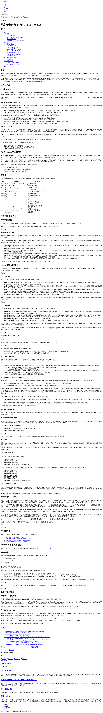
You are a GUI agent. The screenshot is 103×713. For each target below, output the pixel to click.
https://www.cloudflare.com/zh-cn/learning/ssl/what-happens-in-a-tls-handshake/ (24, 631)
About (5, 11)
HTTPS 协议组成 (12, 45)
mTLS (22, 647)
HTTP (13, 647)
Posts (5, 4)
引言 (5, 32)
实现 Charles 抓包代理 (13, 62)
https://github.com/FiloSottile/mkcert (67, 620)
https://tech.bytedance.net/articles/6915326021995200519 (18, 642)
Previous (3, 660)
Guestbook (6, 10)
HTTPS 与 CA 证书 (12, 47)
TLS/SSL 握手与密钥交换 (14, 49)
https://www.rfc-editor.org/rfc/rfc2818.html (19, 540)
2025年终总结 (6, 670)
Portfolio (6, 8)
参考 (5, 66)
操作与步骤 (10, 59)
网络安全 (33, 647)
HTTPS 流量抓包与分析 (10, 57)
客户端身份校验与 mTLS (14, 52)
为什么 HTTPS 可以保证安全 (15, 37)
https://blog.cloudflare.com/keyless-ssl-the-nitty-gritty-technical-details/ (22, 641)
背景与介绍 (7, 34)
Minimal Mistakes (26, 711)
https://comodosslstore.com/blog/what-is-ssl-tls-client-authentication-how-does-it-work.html (27, 637)
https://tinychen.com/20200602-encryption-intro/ (16, 635)
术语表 (6, 42)
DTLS (10, 647)
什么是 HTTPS (11, 35)
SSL (26, 647)
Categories (6, 5)
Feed (6, 709)
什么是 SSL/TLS (11, 39)
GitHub (7, 707)
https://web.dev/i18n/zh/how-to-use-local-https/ (16, 638)
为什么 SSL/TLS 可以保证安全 (15, 40)
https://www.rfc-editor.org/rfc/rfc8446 (17, 537)
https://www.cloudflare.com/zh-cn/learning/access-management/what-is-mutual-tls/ (25, 644)
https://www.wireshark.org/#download (46, 548)
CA (7, 647)
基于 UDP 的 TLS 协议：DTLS (15, 50)
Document (11, 650)
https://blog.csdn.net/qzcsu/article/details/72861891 (17, 634)
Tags (5, 7)
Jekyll (18, 711)
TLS (29, 647)
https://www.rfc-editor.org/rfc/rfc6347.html (20, 538)
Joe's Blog (3, 1)
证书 (37, 647)
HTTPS (18, 647)
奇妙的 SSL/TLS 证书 (36, 261)
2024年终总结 (6, 689)
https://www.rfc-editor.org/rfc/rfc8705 (17, 541)
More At (3, 20)
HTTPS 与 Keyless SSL (13, 54)
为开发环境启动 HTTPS (13, 64)
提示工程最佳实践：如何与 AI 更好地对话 (19, 680)
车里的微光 (5, 696)
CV (6, 706)
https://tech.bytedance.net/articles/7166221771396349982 (18, 632)
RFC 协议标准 (11, 56)
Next (6, 660)
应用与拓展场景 (8, 61)
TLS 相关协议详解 (9, 44)
